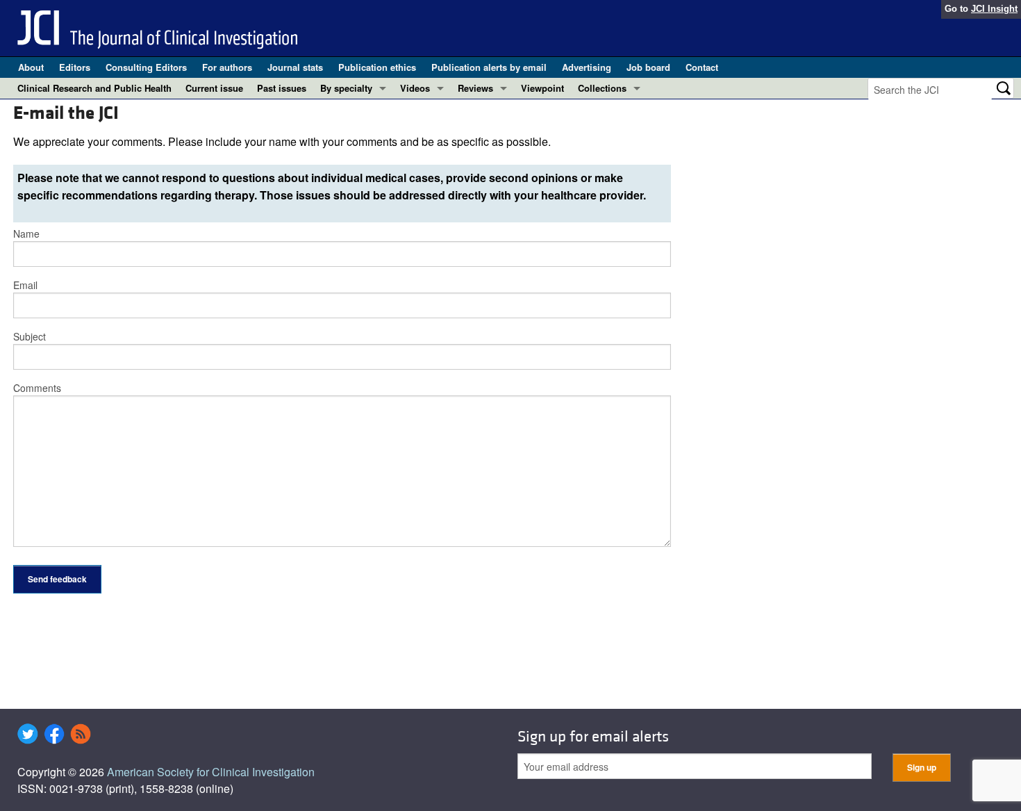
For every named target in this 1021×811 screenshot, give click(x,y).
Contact (702, 67)
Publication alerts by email (489, 67)
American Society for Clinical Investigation (211, 772)
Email (25, 285)
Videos (415, 88)
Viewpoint (542, 88)
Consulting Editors (146, 67)
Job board (648, 67)
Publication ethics (377, 67)
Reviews (475, 88)
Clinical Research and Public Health (94, 88)
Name (26, 233)
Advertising (586, 67)
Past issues (281, 88)
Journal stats (295, 67)
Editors (74, 67)
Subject (29, 336)
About (31, 67)
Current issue (214, 88)
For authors (227, 67)
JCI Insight (994, 8)
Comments (37, 388)
